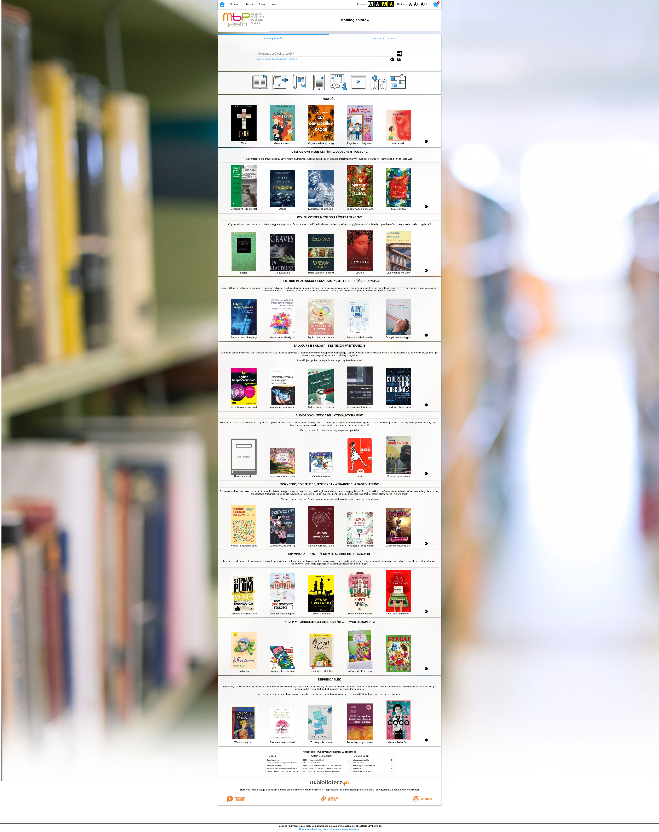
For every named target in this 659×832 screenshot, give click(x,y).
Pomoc (262, 4)
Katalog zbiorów (273, 38)
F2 (424, 3)
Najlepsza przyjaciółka (360, 760)
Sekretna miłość (358, 763)
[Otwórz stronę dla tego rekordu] (244, 123)
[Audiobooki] (280, 90)
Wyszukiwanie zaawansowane (272, 59)
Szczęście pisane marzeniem (363, 766)
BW (377, 3)
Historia (249, 4)
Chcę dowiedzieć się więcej (313, 829)
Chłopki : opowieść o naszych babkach (324, 771)
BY (391, 3)
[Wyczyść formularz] (392, 59)
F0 (410, 3)
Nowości (234, 4)
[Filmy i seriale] (359, 90)
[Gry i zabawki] (339, 90)
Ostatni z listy (357, 768)
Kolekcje (293, 59)
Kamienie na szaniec (275, 766)
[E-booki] (319, 90)
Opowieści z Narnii (274, 760)
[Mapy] (379, 90)
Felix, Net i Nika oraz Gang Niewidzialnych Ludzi (328, 766)
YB (384, 3)
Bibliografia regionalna (385, 38)
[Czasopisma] (300, 90)
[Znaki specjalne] (399, 59)
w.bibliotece (313, 789)
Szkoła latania (315, 763)
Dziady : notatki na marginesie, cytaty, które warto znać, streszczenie (294, 771)
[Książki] (260, 90)
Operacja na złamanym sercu (363, 771)
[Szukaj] (399, 53)
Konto (275, 4)
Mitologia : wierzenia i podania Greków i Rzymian (286, 763)
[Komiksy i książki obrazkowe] (399, 90)
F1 (416, 3)
